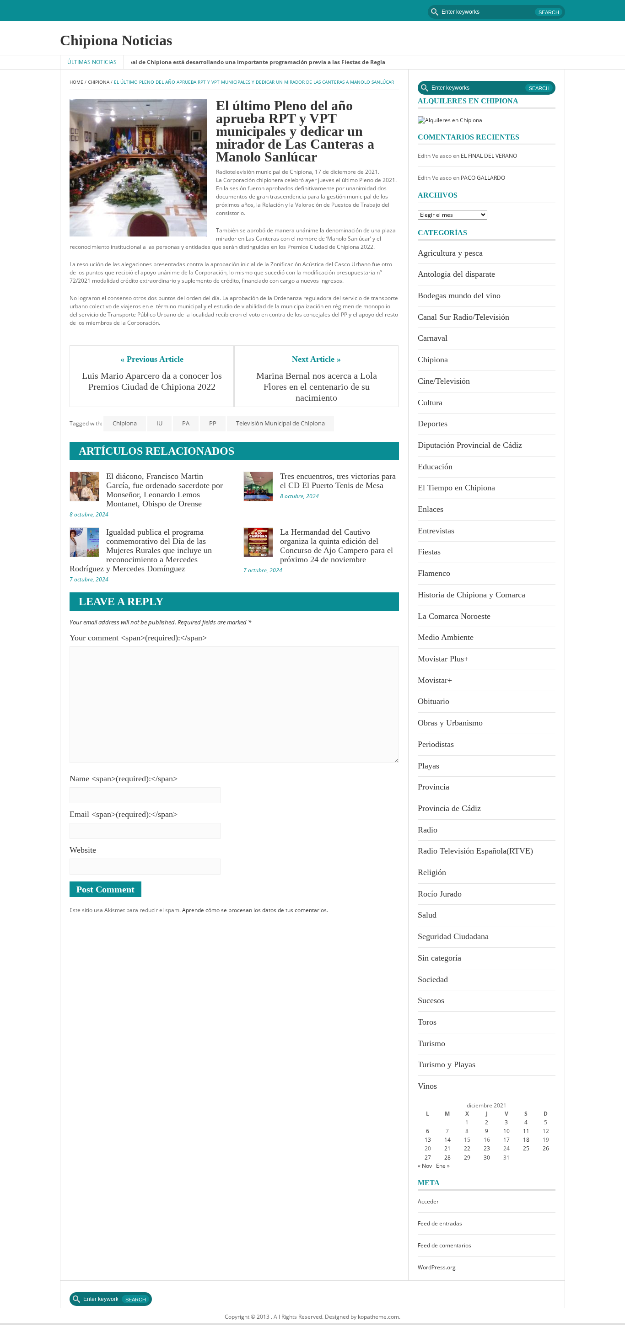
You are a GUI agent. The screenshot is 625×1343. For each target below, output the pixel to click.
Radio (427, 829)
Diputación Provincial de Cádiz (470, 445)
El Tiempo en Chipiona (456, 487)
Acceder (428, 1201)
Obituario (433, 701)
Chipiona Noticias (116, 40)
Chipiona (98, 82)
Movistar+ (435, 680)
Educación (435, 466)
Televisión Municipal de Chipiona (280, 423)
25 (526, 1148)
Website (83, 850)
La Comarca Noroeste (454, 616)
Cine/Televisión (444, 381)
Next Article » (316, 359)
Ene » (443, 1166)
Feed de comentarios (444, 1245)
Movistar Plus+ (443, 658)
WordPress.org (437, 1267)
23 (487, 1148)
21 (447, 1148)
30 (487, 1157)
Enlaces (430, 509)
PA (185, 423)
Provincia (433, 786)
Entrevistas (436, 530)
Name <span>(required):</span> (124, 778)
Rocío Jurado (440, 893)
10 (506, 1131)
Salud (427, 914)
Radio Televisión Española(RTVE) (475, 850)
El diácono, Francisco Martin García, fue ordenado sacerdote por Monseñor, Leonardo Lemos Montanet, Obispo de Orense (164, 490)
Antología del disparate (456, 274)
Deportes (432, 423)
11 (526, 1131)
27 (428, 1157)
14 (447, 1140)
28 (447, 1157)
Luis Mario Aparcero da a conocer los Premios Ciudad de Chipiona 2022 (153, 381)
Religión (432, 872)
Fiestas (429, 551)
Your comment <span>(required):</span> (138, 638)
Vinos (427, 1086)
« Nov (425, 1166)
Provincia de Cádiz (449, 808)
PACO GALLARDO (483, 178)
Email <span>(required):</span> (124, 814)
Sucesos (431, 1000)
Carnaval (432, 338)
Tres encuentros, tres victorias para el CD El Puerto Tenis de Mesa (338, 481)
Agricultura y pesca (450, 253)
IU (159, 423)
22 (467, 1148)
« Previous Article (151, 359)
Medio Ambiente (446, 637)
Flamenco (434, 573)
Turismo (431, 1043)
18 (526, 1140)
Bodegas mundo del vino (459, 295)
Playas (428, 765)
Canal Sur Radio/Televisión (463, 317)
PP (212, 423)
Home (76, 82)
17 (506, 1140)
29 (467, 1157)
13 (428, 1140)
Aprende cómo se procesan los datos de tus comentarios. (255, 910)
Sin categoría (439, 957)
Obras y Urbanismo (450, 722)
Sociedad (433, 979)
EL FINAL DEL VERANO (489, 156)
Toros (427, 1021)
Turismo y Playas (446, 1064)
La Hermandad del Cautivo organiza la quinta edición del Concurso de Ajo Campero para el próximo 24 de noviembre (336, 545)
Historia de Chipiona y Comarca (471, 594)
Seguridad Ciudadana (453, 936)
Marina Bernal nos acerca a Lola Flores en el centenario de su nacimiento (317, 387)
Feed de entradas (440, 1223)
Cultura (430, 402)
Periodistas (436, 744)
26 (546, 1148)
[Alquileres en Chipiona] (450, 120)
